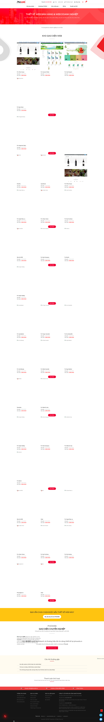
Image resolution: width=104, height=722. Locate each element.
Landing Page (71, 42)
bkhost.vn (43, 716)
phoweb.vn (65, 716)
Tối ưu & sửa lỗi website (34, 701)
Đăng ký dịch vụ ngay (52, 647)
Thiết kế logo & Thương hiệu (35, 707)
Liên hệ (61, 2)
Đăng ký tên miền (48, 695)
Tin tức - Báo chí (82, 42)
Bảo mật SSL (47, 699)
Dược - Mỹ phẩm (59, 42)
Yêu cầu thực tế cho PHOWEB (52, 616)
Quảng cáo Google (33, 705)
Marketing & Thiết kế (42, 6)
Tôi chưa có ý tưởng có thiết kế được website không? (30, 667)
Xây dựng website (30, 6)
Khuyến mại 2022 (74, 6)
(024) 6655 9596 (48, 2)
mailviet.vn (59, 716)
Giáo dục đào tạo (65, 42)
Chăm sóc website (33, 699)
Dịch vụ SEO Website (34, 703)
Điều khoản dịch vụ (20, 699)
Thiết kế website (33, 695)
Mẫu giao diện (33, 697)
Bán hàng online (37, 42)
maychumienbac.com (51, 716)
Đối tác (64, 6)
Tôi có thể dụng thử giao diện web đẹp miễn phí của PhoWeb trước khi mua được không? (37, 669)
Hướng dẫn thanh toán (21, 697)
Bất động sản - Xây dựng (45, 42)
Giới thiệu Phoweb (20, 695)
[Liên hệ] (5, 716)
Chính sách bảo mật (20, 701)
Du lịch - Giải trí (53, 42)
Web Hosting (47, 697)
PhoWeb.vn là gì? (69, 2)
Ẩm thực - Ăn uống (22, 42)
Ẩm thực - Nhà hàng (30, 42)
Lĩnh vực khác (76, 42)
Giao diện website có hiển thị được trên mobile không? (30, 664)
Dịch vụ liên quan (54, 6)
